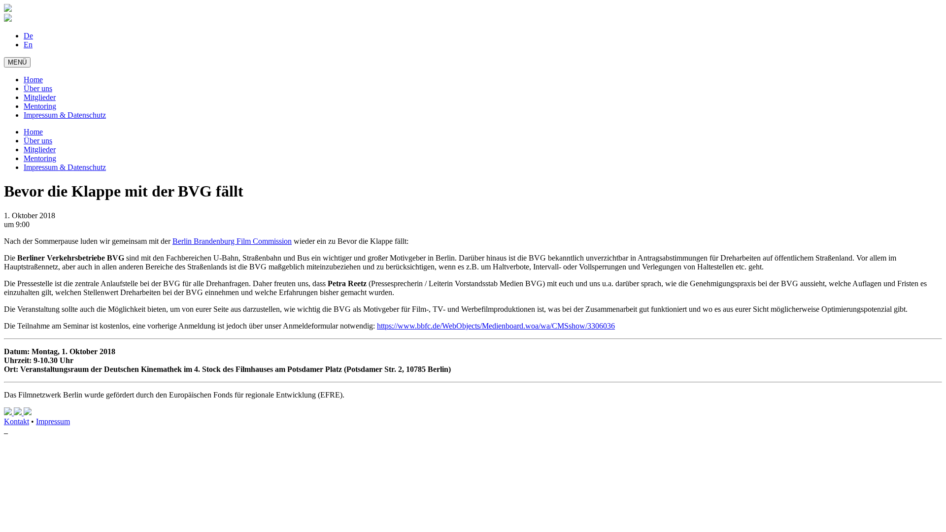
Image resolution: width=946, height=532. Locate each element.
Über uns (38, 88)
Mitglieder (40, 97)
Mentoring (40, 106)
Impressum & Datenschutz (65, 115)
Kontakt (16, 421)
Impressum (53, 421)
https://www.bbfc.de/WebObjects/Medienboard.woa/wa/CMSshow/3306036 (496, 326)
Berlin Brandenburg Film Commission (232, 241)
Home (33, 79)
